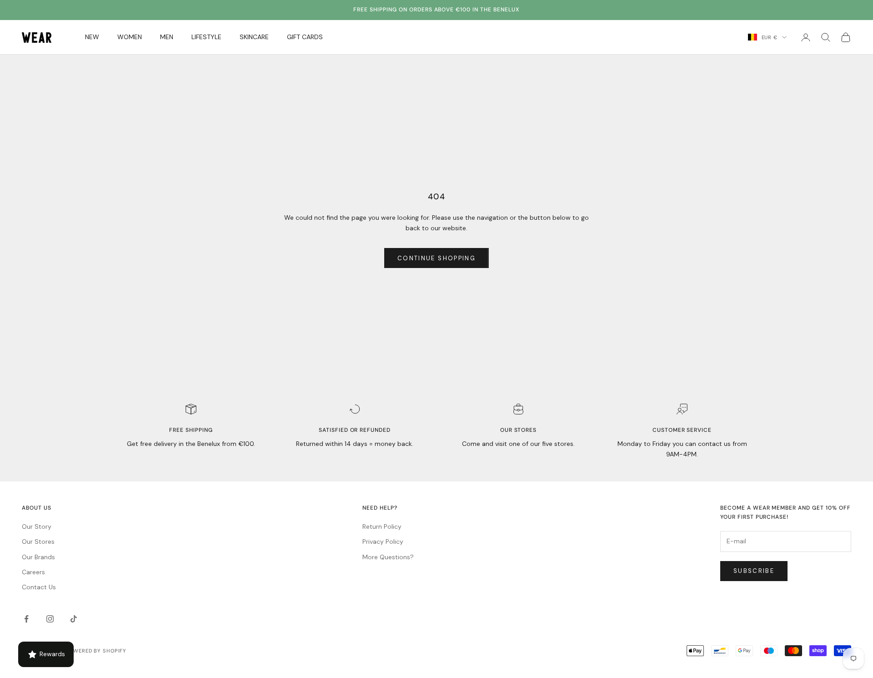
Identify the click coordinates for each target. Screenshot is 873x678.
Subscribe (753, 571)
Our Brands (38, 557)
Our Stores (38, 541)
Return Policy (381, 526)
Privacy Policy (382, 541)
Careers (33, 572)
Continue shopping (436, 258)
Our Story (36, 526)
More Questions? (388, 557)
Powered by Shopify (95, 651)
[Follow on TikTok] (73, 618)
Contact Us (39, 587)
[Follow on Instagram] (50, 618)
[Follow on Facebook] (26, 618)
